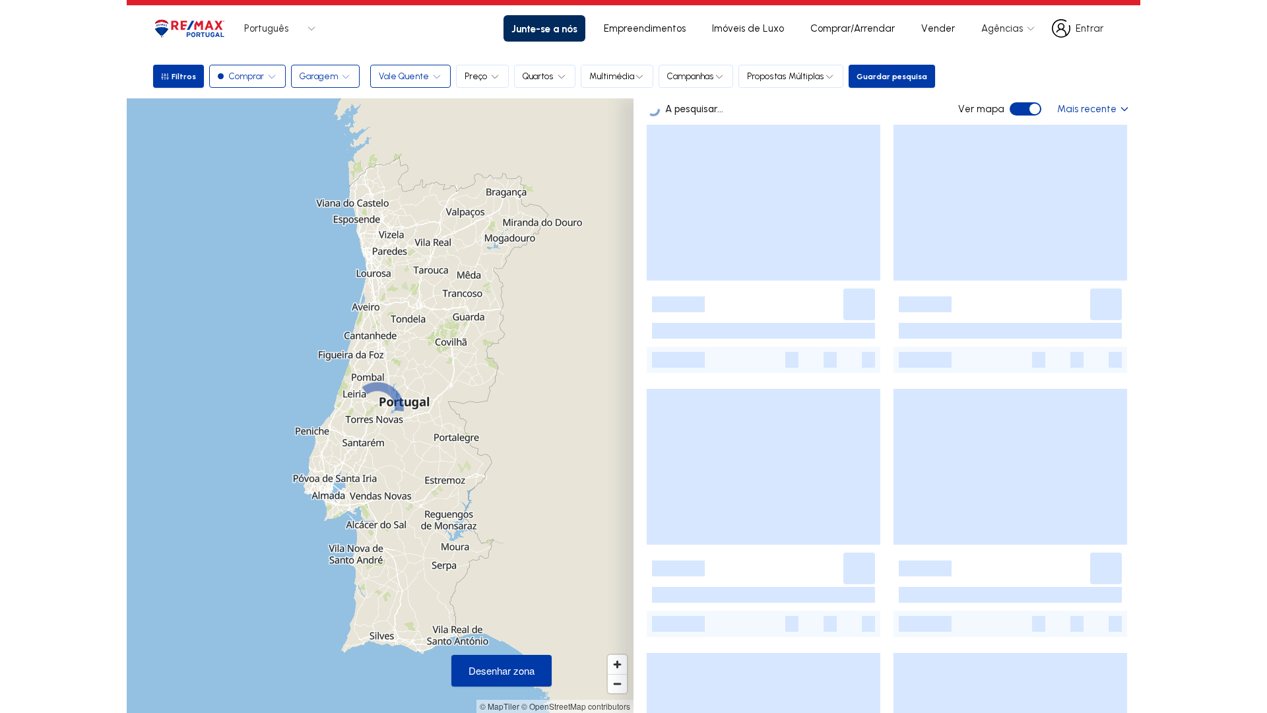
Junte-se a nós (544, 28)
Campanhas (690, 76)
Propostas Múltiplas (785, 76)
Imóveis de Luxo (748, 28)
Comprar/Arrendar (852, 28)
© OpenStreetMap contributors (575, 706)
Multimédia (611, 76)
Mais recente (1087, 108)
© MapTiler (499, 706)
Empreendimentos (645, 28)
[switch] (1025, 109)
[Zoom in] (617, 664)
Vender (938, 28)
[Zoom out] (617, 683)
